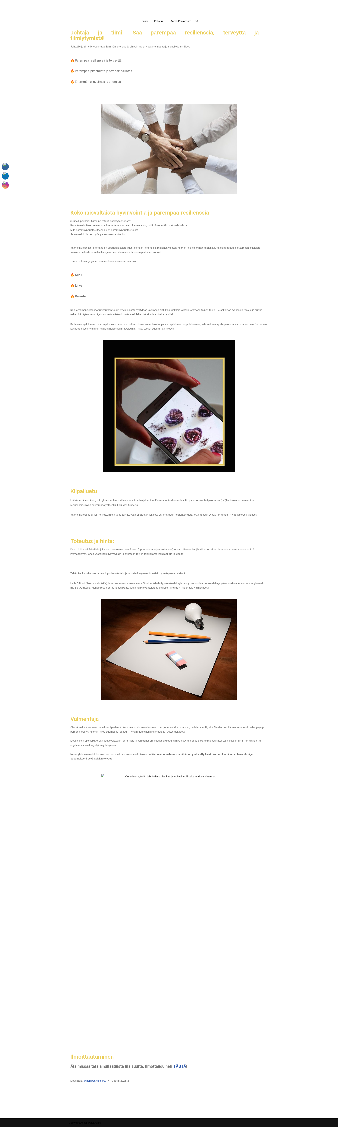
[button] (165, 21)
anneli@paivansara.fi (95, 1080)
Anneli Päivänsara (180, 21)
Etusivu (145, 21)
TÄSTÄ (179, 1066)
